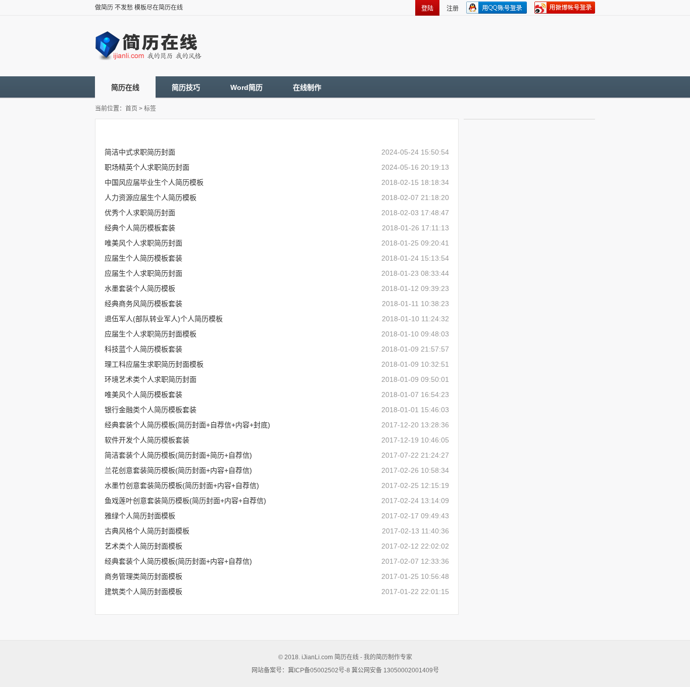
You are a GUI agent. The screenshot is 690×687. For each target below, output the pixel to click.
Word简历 (246, 87)
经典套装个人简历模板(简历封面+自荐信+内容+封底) (187, 425)
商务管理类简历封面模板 (143, 576)
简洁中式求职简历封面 (140, 152)
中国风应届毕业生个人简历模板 (154, 182)
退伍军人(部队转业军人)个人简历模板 (164, 319)
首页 (131, 108)
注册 (453, 8)
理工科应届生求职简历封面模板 (154, 364)
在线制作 (307, 87)
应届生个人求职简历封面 (143, 273)
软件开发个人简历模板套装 (147, 440)
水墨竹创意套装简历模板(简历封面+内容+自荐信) (182, 485)
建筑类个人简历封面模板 (143, 591)
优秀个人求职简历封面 (140, 213)
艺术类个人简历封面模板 (143, 546)
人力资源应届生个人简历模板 (150, 197)
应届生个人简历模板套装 (143, 258)
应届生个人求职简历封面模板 (150, 334)
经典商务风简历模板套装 (143, 304)
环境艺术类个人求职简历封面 (150, 379)
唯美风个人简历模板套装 (143, 394)
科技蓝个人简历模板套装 (143, 349)
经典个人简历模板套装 (140, 228)
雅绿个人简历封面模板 (140, 516)
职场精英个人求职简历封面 (147, 167)
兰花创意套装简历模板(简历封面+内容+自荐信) (178, 470)
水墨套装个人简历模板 (140, 288)
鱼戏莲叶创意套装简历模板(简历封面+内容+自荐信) (185, 501)
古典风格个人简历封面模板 (147, 531)
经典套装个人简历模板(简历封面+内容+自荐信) (178, 561)
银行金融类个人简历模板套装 (150, 410)
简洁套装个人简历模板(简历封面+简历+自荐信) (178, 455)
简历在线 (125, 87)
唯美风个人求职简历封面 (143, 243)
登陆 (427, 8)
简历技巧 (186, 87)
